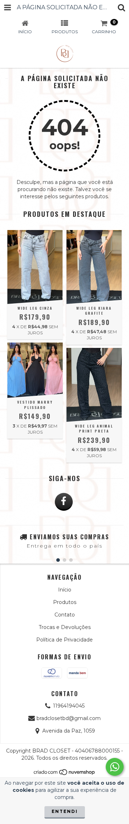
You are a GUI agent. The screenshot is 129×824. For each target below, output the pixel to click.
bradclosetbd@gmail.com (69, 718)
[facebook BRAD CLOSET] (64, 502)
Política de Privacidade (64, 639)
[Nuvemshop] (64, 774)
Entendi (65, 811)
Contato (64, 614)
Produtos (64, 602)
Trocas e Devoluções (65, 627)
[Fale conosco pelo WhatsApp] (115, 767)
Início (64, 589)
